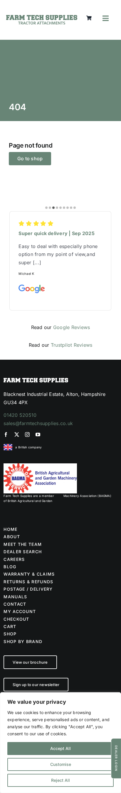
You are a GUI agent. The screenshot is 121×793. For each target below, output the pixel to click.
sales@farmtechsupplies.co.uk (38, 423)
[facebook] (6, 434)
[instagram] (27, 434)
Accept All (60, 748)
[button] (46, 207)
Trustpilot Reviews (71, 345)
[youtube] (38, 434)
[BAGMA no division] (40, 466)
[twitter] (16, 434)
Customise (60, 764)
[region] (60, 742)
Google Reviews (71, 327)
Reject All (60, 780)
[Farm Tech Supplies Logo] (41, 17)
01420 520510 (20, 415)
